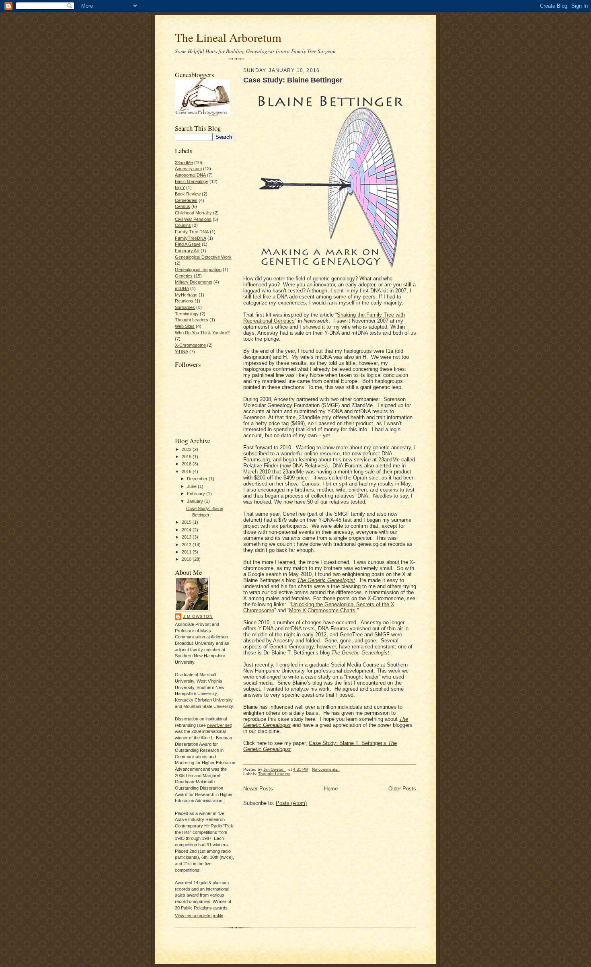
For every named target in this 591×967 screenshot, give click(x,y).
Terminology (187, 313)
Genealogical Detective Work (203, 257)
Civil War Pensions (193, 219)
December (198, 478)
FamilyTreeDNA (190, 238)
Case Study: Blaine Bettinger (293, 80)
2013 (187, 537)
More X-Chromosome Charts (322, 610)
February (196, 493)
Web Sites (185, 326)
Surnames (185, 307)
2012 (187, 544)
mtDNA (182, 288)
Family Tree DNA (192, 231)
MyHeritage (186, 294)
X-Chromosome (190, 345)
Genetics (184, 276)
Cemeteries (186, 200)
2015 (187, 522)
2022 (187, 449)
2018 (187, 463)
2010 (187, 559)
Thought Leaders (191, 319)
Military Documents (193, 282)
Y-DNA (181, 351)
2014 (187, 529)
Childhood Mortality (193, 212)
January (195, 501)
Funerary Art (187, 250)
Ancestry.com (188, 168)
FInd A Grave (188, 244)
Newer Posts (258, 789)
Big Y (180, 187)
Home (331, 789)
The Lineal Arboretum (228, 37)
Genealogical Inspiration (198, 269)
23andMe (184, 162)
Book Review (188, 193)
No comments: (326, 769)
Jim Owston (198, 616)
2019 (187, 456)
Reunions (184, 300)
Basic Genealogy (191, 181)
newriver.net (219, 725)
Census (182, 206)
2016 (187, 471)
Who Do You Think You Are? (202, 332)
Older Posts (402, 789)
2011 (187, 551)
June (192, 486)
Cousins (183, 225)
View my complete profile (199, 915)
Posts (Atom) (291, 803)
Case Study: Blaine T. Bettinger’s (348, 743)
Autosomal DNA (190, 175)
